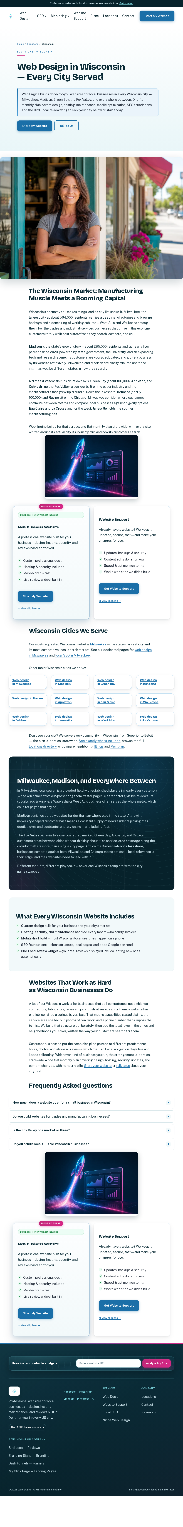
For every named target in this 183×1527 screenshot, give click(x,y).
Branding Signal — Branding (29, 1455)
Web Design (111, 1397)
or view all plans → (29, 608)
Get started (126, 3)
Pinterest (83, 1398)
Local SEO (110, 1412)
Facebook (70, 1391)
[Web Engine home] (11, 16)
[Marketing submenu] (69, 16)
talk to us (123, 1066)
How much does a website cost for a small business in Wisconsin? (61, 1102)
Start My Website (157, 16)
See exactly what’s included (99, 741)
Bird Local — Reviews (24, 1448)
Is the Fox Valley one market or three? (41, 1130)
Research (148, 1412)
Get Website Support (119, 588)
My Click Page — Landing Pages (32, 1471)
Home (20, 43)
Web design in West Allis (106, 718)
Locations (32, 43)
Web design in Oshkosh (20, 718)
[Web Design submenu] (32, 16)
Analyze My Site (156, 1363)
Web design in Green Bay (106, 681)
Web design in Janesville (63, 718)
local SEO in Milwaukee (72, 655)
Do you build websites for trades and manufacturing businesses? (61, 1116)
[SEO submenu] (45, 16)
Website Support (115, 1404)
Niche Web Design (116, 1420)
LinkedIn (69, 1398)
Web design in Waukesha (149, 700)
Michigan (117, 746)
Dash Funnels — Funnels (26, 1463)
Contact (147, 1404)
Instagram (85, 1391)
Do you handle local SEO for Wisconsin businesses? (50, 1144)
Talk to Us (66, 126)
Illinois (98, 746)
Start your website (98, 1066)
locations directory (43, 746)
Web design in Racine (27, 698)
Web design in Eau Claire (106, 700)
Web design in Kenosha (148, 681)
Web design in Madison (63, 681)
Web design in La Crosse (149, 718)
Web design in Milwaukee (21, 681)
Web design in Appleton (63, 700)
